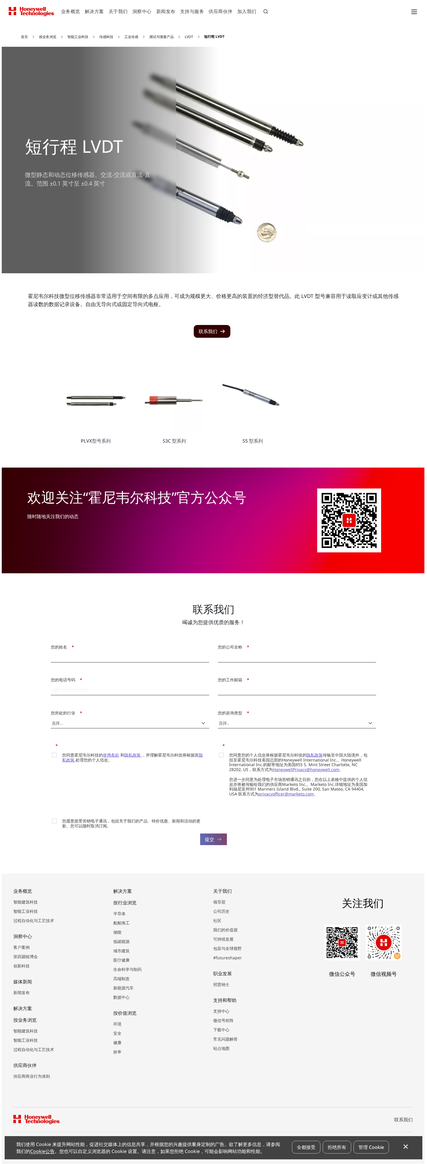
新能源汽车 (123, 988)
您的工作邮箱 (232, 679)
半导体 (119, 913)
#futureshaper (227, 957)
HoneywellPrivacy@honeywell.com (306, 769)
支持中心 (221, 1011)
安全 (117, 1033)
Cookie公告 (42, 1151)
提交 (209, 839)
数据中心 (121, 997)
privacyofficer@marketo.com (286, 794)
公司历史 (221, 911)
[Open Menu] (413, 11)
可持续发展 (223, 939)
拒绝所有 (337, 1147)
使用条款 (111, 755)
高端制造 (121, 978)
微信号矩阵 (223, 1020)
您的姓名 (61, 647)
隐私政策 (133, 755)
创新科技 (21, 966)
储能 (117, 932)
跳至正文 (19, 28)
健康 (117, 1042)
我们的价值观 (225, 930)
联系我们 (403, 1119)
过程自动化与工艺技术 (33, 920)
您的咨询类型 (232, 713)
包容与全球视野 (227, 948)
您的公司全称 (232, 647)
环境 (117, 1024)
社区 (217, 920)
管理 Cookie (371, 1147)
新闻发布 (21, 992)
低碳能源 (121, 941)
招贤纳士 (221, 984)
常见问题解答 (225, 1039)
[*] (53, 745)
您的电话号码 (65, 679)
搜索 (266, 12)
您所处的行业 (65, 713)
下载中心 (221, 1029)
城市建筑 (121, 950)
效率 (117, 1052)
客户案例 (21, 947)
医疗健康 (121, 960)
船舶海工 (121, 923)
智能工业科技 (25, 911)
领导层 (219, 902)
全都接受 (306, 1147)
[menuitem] (70, 12)
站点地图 (221, 1048)
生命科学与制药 (127, 969)
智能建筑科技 (25, 902)
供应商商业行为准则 (31, 1076)
